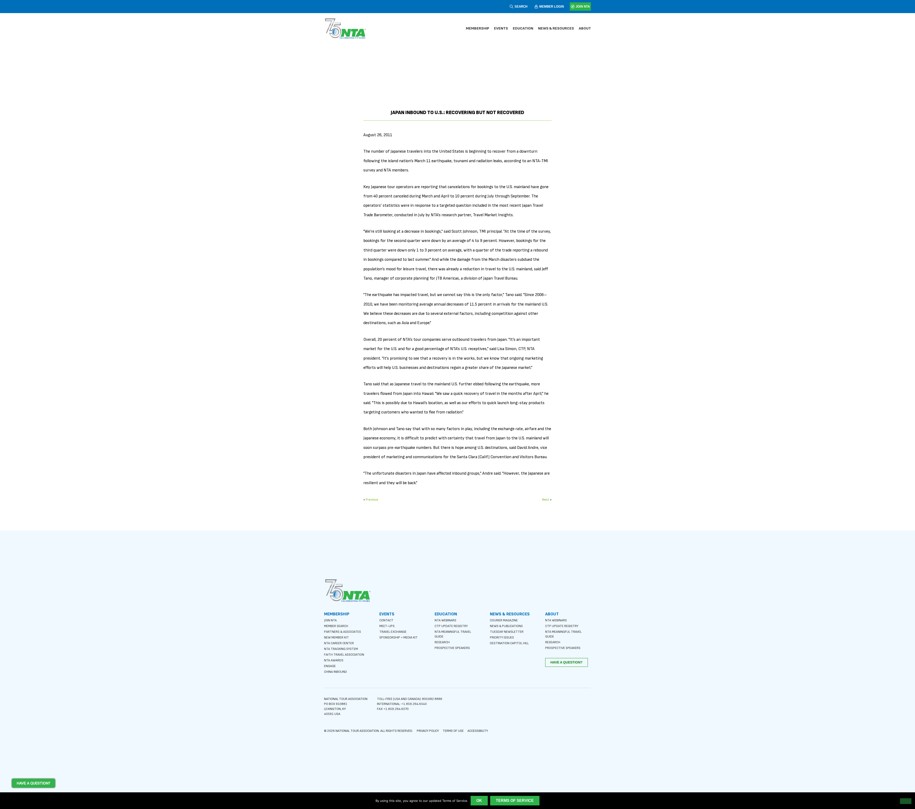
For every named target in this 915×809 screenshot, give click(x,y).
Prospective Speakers (452, 648)
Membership (477, 28)
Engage (330, 666)
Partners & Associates (342, 632)
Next (545, 499)
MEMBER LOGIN (551, 6)
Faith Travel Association (344, 655)
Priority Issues (502, 637)
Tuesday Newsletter (507, 632)
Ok (479, 801)
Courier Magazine (504, 620)
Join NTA (330, 620)
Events (501, 28)
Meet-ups (387, 626)
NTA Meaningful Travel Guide (453, 634)
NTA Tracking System (341, 649)
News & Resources (556, 28)
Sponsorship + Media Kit (398, 637)
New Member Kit (336, 637)
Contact (386, 620)
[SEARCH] (511, 6)
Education (523, 28)
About (585, 28)
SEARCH (520, 6)
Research (442, 642)
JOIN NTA (583, 6)
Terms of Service (515, 801)
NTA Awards (333, 660)
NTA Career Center (339, 643)
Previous (372, 499)
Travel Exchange (393, 632)
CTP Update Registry (451, 626)
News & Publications (506, 626)
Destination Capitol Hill (509, 643)
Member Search (336, 626)
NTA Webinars (445, 620)
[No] (905, 801)
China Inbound (335, 672)
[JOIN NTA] (572, 6)
